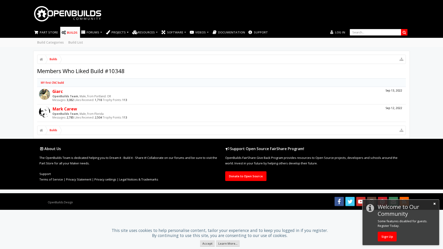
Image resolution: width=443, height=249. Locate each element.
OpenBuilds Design (60, 202)
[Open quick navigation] (401, 59)
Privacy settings (105, 179)
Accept (207, 243)
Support (261, 32)
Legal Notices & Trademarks (138, 179)
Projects (118, 32)
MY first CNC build (52, 83)
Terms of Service (51, 179)
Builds (72, 32)
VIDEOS (200, 32)
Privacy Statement (78, 179)
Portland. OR (102, 96)
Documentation (231, 32)
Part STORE (49, 32)
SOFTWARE (175, 32)
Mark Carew (64, 109)
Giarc (57, 91)
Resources (146, 32)
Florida (99, 114)
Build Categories (50, 42)
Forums (93, 32)
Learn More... (227, 243)
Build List (75, 42)
